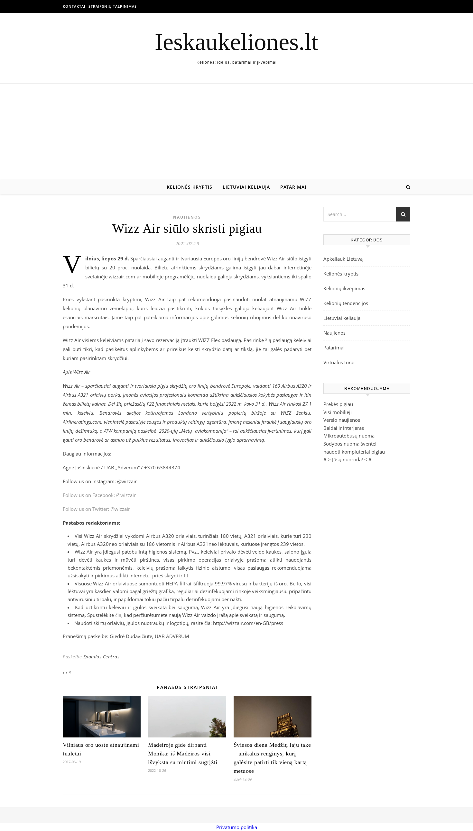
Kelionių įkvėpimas (344, 288)
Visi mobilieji (337, 412)
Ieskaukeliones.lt (236, 42)
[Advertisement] (236, 132)
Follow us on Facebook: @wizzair (99, 495)
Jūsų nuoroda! (347, 459)
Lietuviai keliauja (246, 187)
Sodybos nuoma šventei (349, 443)
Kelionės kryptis (189, 187)
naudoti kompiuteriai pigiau (354, 451)
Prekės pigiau (338, 404)
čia (118, 615)
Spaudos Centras (101, 657)
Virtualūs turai (339, 362)
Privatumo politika (236, 827)
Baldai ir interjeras (343, 428)
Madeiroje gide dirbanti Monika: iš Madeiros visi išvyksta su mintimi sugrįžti (182, 753)
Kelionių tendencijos (345, 303)
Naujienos (187, 217)
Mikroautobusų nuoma (349, 435)
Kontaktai (74, 6)
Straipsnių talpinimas (112, 6)
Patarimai (293, 187)
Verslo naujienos (341, 420)
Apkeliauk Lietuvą (343, 259)
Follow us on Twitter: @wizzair (96, 509)
